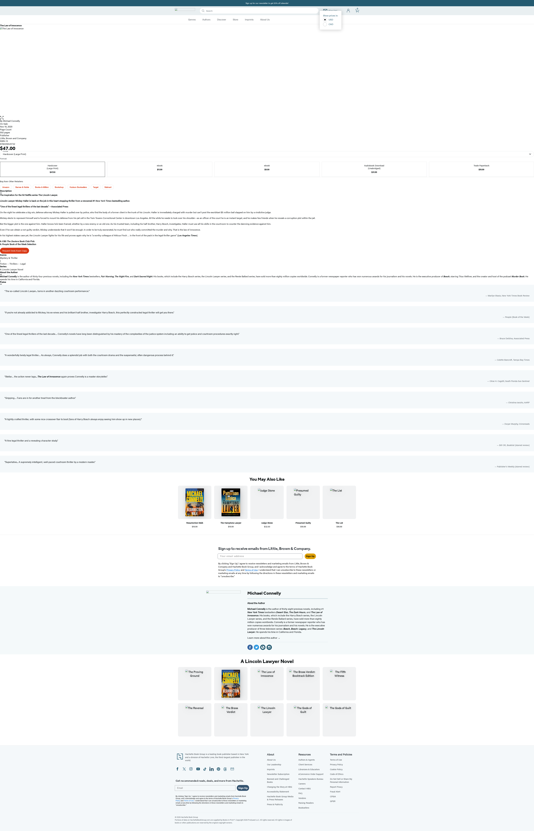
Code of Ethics (336, 773)
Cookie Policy (336, 769)
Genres (192, 19)
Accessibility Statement (278, 791)
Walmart (107, 187)
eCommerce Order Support (310, 773)
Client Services (305, 764)
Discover (221, 19)
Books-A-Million (42, 187)
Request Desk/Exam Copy (14, 250)
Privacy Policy (336, 764)
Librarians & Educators (309, 769)
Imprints (249, 19)
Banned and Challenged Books (278, 780)
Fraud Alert (335, 791)
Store (235, 19)
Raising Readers (306, 802)
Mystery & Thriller (9, 257)
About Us (265, 19)
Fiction (3, 263)
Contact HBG (304, 788)
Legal (23, 263)
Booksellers (303, 807)
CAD (331, 24)
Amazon (5, 187)
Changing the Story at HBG (279, 786)
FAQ (300, 793)
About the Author (9, 272)
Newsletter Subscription (278, 773)
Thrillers (13, 263)
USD (331, 19)
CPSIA (333, 796)
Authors (206, 19)
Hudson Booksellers (78, 187)
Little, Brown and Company (13, 138)
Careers (302, 783)
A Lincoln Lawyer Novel (11, 269)
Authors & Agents (306, 759)
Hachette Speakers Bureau (310, 778)
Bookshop (59, 187)
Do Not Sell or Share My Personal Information (341, 780)
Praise (3, 282)
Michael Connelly (11, 120)
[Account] (348, 10)
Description (6, 191)
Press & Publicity (275, 804)
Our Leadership (274, 764)
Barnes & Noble (22, 187)
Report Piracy (336, 786)
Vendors (302, 798)
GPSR (332, 801)
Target (95, 187)
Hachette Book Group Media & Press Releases (280, 798)
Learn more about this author (262, 637)
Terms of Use (336, 759)
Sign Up (310, 556)
